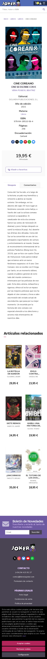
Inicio (6, 19)
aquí (24, 636)
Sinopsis (12, 185)
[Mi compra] (36, 3)
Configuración (23, 654)
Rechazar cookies (23, 649)
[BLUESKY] (23, 558)
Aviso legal (23, 594)
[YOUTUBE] (28, 558)
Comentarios (30, 185)
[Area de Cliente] (40, 3)
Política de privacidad (23, 603)
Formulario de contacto (23, 581)
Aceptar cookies (23, 643)
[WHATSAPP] (32, 558)
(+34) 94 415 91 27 (23, 572)
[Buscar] (44, 9)
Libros (13, 19)
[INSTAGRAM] (19, 558)
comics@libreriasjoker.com (23, 576)
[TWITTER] (15, 558)
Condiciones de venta (23, 599)
